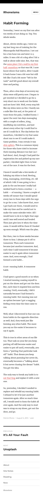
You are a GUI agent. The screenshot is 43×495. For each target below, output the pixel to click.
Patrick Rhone (8, 418)
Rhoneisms (11, 12)
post (32, 418)
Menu (35, 12)
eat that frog (9, 378)
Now (5, 483)
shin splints (8, 145)
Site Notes (8, 471)
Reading (7, 477)
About (6, 465)
